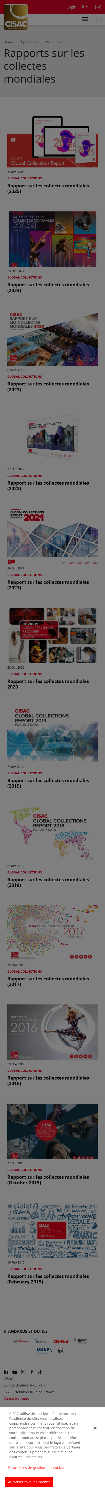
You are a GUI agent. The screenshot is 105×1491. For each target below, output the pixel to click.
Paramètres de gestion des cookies (37, 1467)
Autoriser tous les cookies (29, 1482)
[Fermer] (95, 1428)
